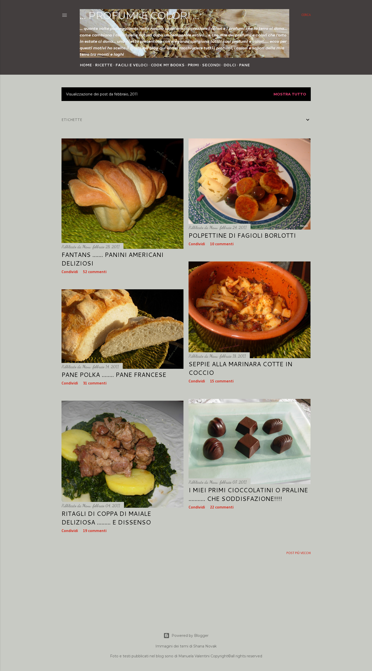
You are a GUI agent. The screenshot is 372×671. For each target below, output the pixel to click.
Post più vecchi (298, 553)
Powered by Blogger (190, 635)
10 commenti (222, 244)
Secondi (211, 65)
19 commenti (95, 531)
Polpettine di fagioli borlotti (242, 235)
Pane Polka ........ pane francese (113, 374)
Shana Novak (205, 646)
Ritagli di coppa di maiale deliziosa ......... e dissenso (106, 517)
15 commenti (222, 381)
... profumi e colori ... (139, 15)
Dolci (229, 65)
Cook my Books (167, 65)
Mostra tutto (290, 94)
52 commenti (95, 272)
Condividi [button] (69, 272)
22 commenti (222, 507)
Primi (193, 65)
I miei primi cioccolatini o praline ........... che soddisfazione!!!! (248, 494)
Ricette (103, 65)
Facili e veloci (131, 65)
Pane (244, 65)
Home (86, 65)
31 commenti (95, 383)
